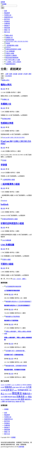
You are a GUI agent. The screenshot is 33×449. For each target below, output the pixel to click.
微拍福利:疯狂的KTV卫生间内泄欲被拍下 (17, 305)
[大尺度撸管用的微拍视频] (12, 286)
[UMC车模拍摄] (9, 51)
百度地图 (21, 446)
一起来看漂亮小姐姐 (10, 184)
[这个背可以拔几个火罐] (12, 59)
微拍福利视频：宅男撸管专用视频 (14, 369)
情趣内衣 (26, 393)
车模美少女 (6, 104)
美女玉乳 (3, 399)
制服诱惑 (8, 387)
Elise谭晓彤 (17, 384)
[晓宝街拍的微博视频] (11, 57)
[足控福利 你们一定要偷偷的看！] (15, 351)
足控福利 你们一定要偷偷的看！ (14, 354)
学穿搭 (4, 165)
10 (17, 279)
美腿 (22, 399)
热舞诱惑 (20, 396)
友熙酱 (13, 387)
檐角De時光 (6, 85)
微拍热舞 (7, 27)
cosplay (13, 384)
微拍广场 (7, 30)
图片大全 (7, 32)
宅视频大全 (7, 15)
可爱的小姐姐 (7, 264)
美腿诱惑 (27, 399)
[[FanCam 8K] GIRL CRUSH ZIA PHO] (16, 41)
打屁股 (5, 397)
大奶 (20, 387)
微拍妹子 (7, 25)
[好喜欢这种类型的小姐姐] (12, 49)
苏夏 (6, 401)
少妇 (29, 390)
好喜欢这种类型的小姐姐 (12, 223)
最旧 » (24, 279)
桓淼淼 (14, 396)
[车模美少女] (8, 37)
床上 (2, 394)
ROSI (24, 385)
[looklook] (7, 47)
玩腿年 (26, 396)
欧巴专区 (7, 19)
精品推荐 (7, 13)
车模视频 (7, 23)
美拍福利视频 (13, 399)
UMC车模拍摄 (7, 245)
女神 (7, 390)
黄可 (21, 401)
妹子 (12, 390)
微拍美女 (17, 393)
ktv (21, 384)
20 (18, 279)
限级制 (17, 401)
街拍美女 (7, 21)
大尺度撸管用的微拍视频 (12, 290)
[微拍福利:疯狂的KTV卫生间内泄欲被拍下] (18, 301)
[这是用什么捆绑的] (10, 55)
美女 (30, 397)
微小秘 (3, 89)
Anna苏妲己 (8, 384)
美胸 (18, 399)
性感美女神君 (7, 123)
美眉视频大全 (8, 17)
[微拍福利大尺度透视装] (12, 316)
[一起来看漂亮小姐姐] (11, 45)
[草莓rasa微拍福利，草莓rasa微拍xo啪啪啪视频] (18, 333)
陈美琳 (9, 401)
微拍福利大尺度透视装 (11, 320)
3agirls (2, 384)
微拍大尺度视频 (8, 393)
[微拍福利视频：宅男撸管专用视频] (15, 365)
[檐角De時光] (8, 35)
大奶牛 (24, 387)
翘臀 (3, 401)
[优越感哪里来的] (9, 64)
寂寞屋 (3, 2)
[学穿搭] (7, 43)
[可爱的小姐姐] (9, 53)
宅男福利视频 (23, 390)
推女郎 (10, 396)
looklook (4, 204)
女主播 (3, 390)
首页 (5, 11)
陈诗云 (13, 401)
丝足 (3, 387)
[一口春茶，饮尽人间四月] (12, 62)
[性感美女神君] (9, 39)
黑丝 (23, 401)
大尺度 (29, 387)
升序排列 (9, 76)
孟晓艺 (15, 390)
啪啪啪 (17, 387)
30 (20, 279)
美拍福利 (7, 399)
